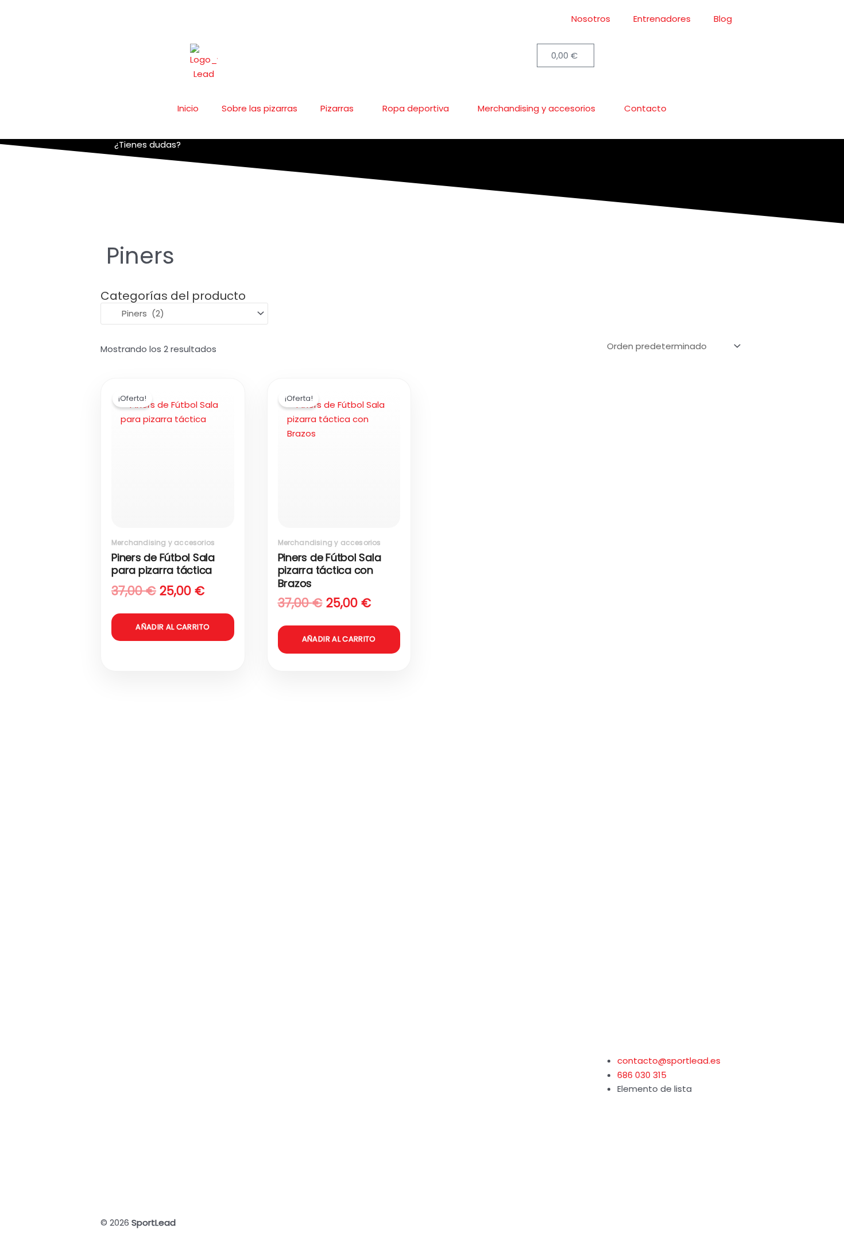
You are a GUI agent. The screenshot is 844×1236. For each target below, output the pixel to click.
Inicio (188, 108)
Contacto (645, 108)
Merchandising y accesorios (536, 108)
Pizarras (337, 108)
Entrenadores (662, 19)
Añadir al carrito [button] (172, 626)
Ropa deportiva (415, 108)
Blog (723, 19)
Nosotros (590, 19)
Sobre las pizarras (259, 108)
